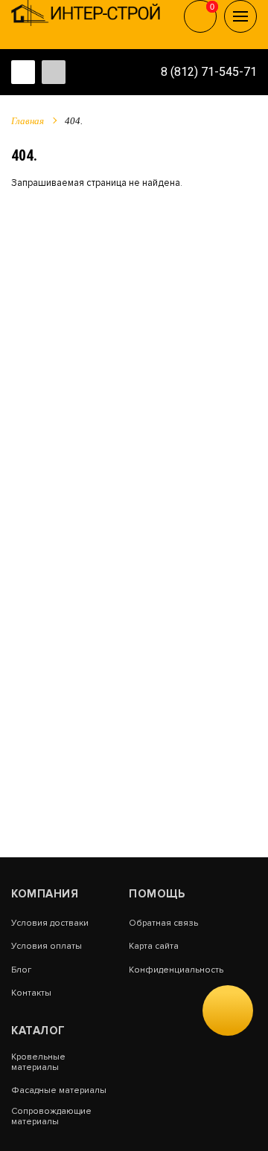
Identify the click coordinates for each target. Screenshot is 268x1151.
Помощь (157, 893)
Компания (44, 893)
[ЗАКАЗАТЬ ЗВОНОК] (227, 1010)
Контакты (31, 993)
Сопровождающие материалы (51, 1116)
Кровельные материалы (38, 1062)
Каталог (38, 1030)
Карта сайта (154, 946)
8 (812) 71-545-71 (209, 72)
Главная (27, 120)
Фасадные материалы (58, 1091)
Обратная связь (163, 923)
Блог (21, 970)
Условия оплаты (46, 946)
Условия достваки (50, 923)
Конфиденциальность (176, 970)
